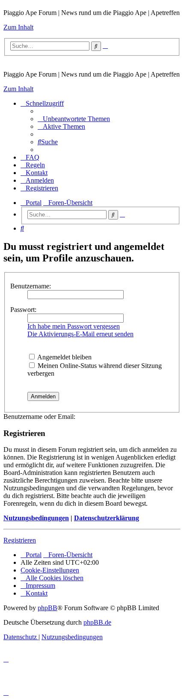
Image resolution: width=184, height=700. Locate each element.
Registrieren (19, 540)
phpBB (47, 607)
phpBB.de (97, 622)
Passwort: (23, 309)
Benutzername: (30, 286)
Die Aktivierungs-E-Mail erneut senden (80, 334)
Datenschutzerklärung (106, 518)
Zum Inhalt (18, 27)
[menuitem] (74, 118)
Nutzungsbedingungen (36, 518)
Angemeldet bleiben (64, 357)
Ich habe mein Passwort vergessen (73, 326)
